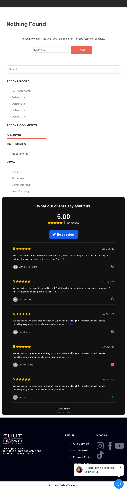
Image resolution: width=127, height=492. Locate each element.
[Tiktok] (100, 455)
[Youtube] (119, 446)
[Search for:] (51, 50)
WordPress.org (20, 191)
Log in (15, 171)
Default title (18, 97)
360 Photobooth (21, 90)
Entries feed (18, 178)
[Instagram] (100, 446)
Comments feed (21, 184)
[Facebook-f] (110, 446)
